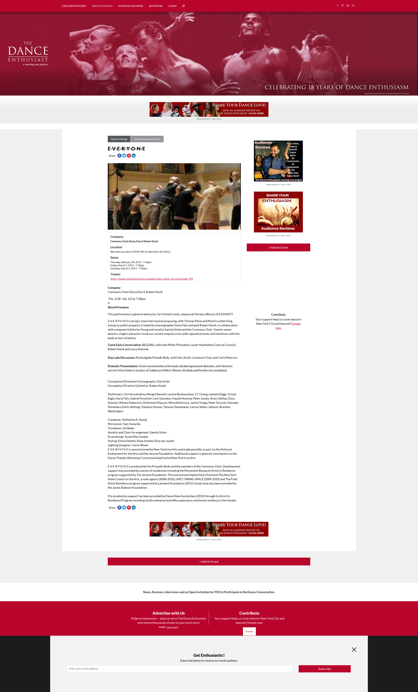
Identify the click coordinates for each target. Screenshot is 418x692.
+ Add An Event (278, 247)
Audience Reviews (130, 5)
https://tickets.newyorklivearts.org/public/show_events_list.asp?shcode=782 (151, 278)
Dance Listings (102, 5)
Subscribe (324, 669)
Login (173, 5)
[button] (182, 6)
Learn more (172, 627)
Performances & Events (147, 138)
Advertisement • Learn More (209, 119)
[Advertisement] (278, 285)
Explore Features (74, 5)
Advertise (156, 5)
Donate (249, 631)
